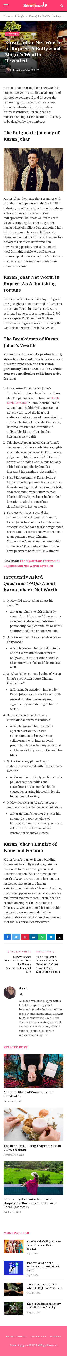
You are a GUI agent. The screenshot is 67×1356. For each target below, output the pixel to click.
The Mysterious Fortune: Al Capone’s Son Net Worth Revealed (32, 563)
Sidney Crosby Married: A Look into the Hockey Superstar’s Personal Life (18, 964)
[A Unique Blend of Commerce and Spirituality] (33, 1071)
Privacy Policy (16, 1336)
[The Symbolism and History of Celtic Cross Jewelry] (13, 1308)
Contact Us (38, 1336)
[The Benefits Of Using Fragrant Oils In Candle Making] (33, 1124)
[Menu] (6, 6)
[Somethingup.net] (35, 6)
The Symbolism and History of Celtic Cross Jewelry (44, 1305)
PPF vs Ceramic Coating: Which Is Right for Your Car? (44, 1286)
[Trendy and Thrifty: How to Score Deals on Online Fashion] (13, 1246)
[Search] (61, 6)
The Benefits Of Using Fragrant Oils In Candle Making (32, 1148)
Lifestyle (12, 34)
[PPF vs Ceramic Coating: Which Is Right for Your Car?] (13, 1289)
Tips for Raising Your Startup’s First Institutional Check (43, 1266)
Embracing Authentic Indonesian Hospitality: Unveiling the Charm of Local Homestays (30, 1203)
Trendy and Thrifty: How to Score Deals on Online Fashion (44, 1245)
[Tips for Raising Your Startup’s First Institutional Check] (13, 1268)
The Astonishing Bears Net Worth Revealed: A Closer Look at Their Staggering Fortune (48, 964)
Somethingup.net (19, 1345)
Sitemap (55, 1336)
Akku (19, 70)
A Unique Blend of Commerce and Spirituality (28, 1094)
